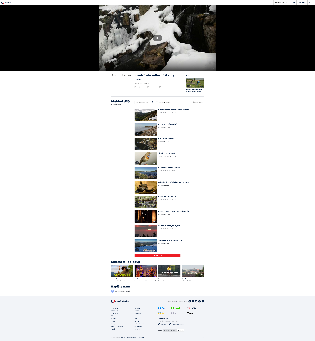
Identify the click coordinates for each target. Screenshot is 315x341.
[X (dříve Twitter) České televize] (199, 301)
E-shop (113, 324)
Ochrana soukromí (131, 337)
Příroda (137, 86)
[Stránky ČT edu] (190, 314)
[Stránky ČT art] (174, 314)
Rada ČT (137, 318)
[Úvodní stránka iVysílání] (7, 3)
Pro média (137, 308)
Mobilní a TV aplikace (117, 326)
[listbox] (173, 330)
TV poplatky (114, 313)
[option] (166, 330)
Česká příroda (163, 86)
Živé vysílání (114, 310)
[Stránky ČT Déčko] (161, 314)
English (123, 337)
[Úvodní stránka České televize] (120, 301)
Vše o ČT (113, 329)
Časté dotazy (138, 326)
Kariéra (137, 321)
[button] (157, 38)
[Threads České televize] (202, 301)
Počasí (113, 321)
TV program (114, 308)
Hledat (294, 2)
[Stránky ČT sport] (175, 308)
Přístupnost (141, 337)
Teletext (113, 316)
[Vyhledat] (152, 102)
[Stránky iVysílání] (191, 308)
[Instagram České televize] (189, 301)
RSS (203, 337)
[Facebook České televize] (193, 301)
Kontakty (137, 329)
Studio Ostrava (139, 316)
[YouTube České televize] (196, 301)
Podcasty (113, 318)
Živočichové (143, 86)
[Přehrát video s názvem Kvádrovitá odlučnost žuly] (157, 38)
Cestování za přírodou (153, 86)
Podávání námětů (139, 324)
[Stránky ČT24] (161, 308)
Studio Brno (138, 313)
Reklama (137, 310)
